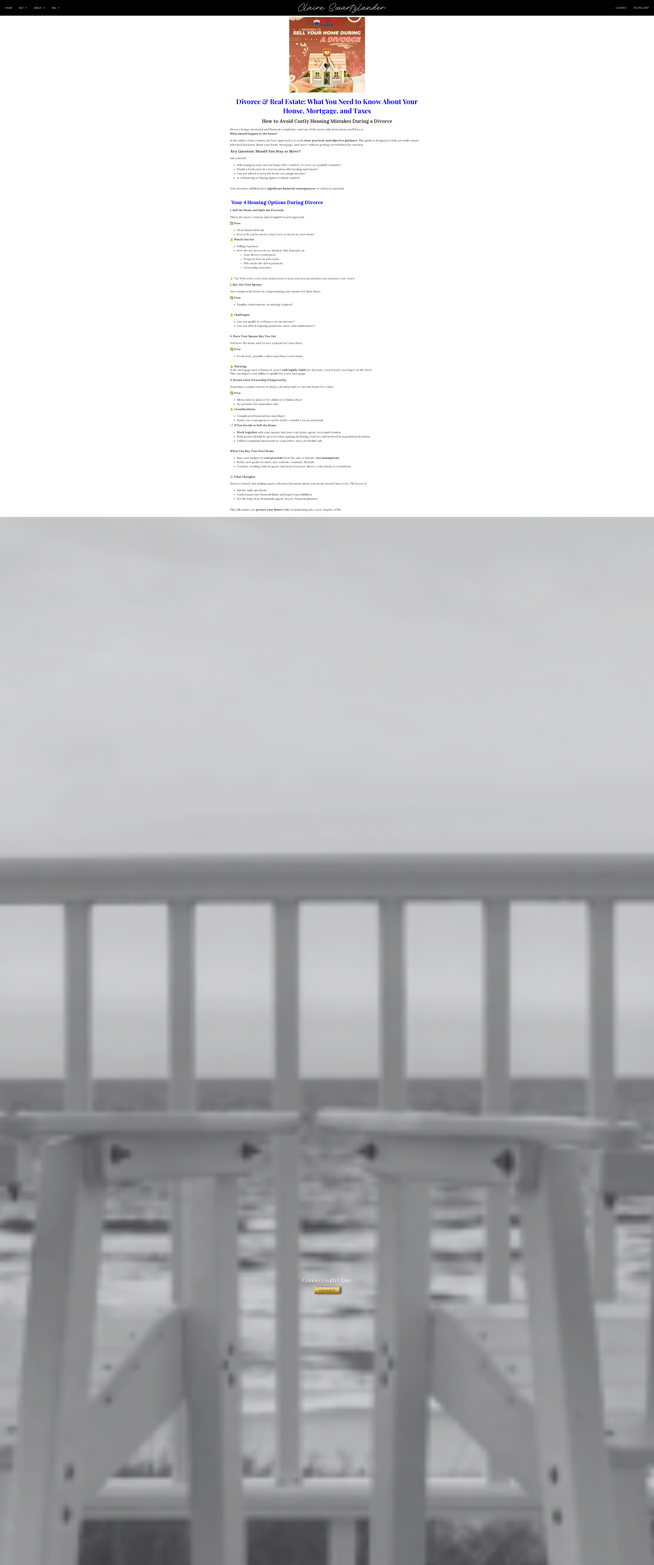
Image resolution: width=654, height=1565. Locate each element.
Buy (21, 8)
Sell (54, 8)
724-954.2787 (641, 8)
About (38, 8)
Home (8, 8)
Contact (621, 8)
